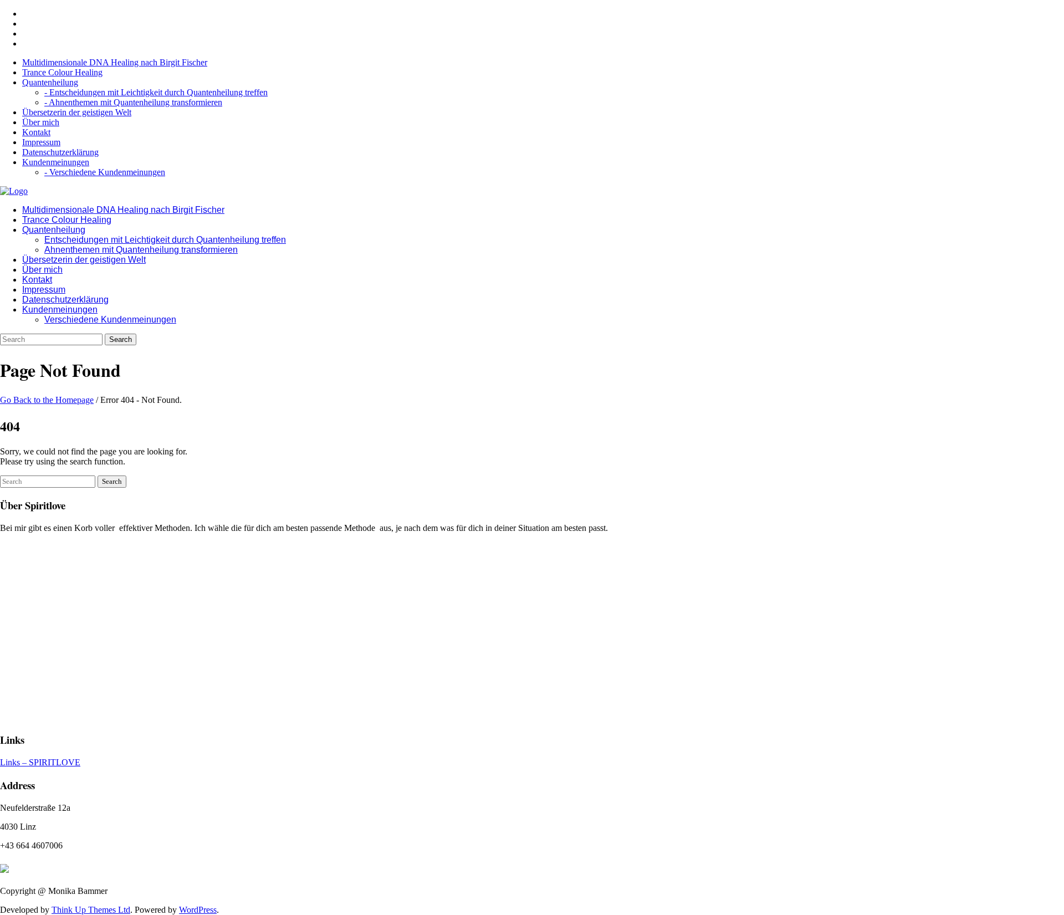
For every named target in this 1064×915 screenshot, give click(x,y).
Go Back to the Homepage (47, 400)
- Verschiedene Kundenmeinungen (104, 172)
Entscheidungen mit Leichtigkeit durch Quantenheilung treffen (165, 239)
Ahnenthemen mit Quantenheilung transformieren (141, 249)
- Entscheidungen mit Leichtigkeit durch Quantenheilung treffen (156, 92)
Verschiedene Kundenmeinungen (110, 319)
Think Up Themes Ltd (91, 909)
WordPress (198, 909)
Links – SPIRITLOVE (40, 762)
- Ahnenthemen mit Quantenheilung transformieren (133, 102)
